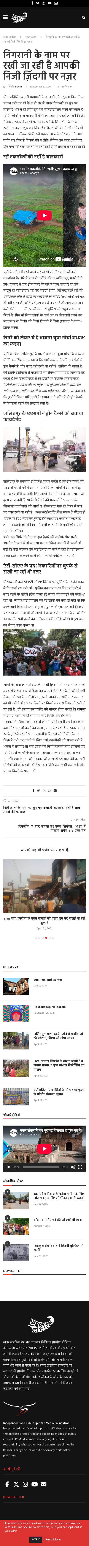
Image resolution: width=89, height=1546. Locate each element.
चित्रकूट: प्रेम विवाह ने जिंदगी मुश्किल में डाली (58, 1248)
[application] (44, 1149)
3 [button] (43, 938)
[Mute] (73, 1167)
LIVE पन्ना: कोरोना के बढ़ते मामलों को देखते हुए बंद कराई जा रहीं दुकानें (44, 921)
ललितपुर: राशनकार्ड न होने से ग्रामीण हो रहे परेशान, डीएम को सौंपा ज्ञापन (58, 1036)
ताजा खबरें (30, 37)
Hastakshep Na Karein (49, 1007)
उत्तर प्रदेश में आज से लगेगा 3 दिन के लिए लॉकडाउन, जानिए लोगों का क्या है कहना (58, 1196)
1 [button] (36, 938)
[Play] (9, 1167)
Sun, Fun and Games (47, 980)
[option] (44, 895)
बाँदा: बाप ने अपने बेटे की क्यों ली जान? (58, 1220)
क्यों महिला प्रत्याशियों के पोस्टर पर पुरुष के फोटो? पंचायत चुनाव (58, 1092)
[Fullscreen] (80, 1167)
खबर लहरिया (9, 37)
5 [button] (50, 938)
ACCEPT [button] (36, 1539)
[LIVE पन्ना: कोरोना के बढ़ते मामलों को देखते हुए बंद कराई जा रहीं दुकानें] (44, 886)
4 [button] (46, 938)
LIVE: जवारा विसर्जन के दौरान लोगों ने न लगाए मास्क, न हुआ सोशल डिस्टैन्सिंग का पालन (58, 1066)
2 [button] (39, 938)
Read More (53, 1540)
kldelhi (18, 87)
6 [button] (53, 938)
